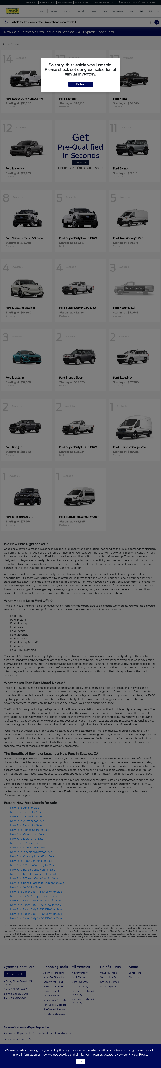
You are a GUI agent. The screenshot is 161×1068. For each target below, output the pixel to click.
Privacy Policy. (138, 1054)
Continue (80, 84)
